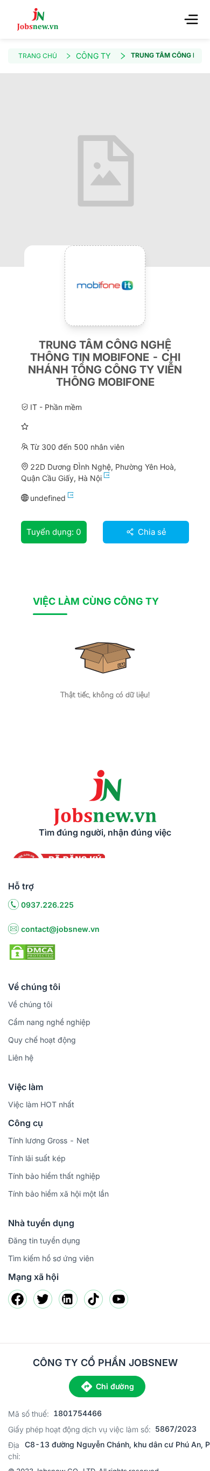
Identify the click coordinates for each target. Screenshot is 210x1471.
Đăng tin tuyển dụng (44, 1240)
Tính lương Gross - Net (48, 1140)
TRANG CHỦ (37, 56)
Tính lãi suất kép (37, 1158)
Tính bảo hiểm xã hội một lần (58, 1193)
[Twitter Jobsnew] (42, 1299)
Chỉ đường (115, 1386)
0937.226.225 (47, 904)
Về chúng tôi (30, 1004)
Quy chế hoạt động (42, 1039)
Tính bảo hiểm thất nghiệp (54, 1175)
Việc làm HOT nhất (41, 1104)
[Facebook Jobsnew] (17, 1299)
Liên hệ (20, 1057)
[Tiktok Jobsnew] (93, 1299)
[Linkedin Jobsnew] (68, 1299)
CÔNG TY (93, 55)
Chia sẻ (151, 532)
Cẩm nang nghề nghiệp (49, 1022)
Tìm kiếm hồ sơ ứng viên (51, 1258)
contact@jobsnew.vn (60, 928)
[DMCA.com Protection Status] (32, 951)
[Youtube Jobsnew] (118, 1299)
